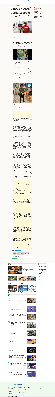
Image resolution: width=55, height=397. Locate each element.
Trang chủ (14, 5)
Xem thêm (22, 379)
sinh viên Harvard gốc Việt (23, 252)
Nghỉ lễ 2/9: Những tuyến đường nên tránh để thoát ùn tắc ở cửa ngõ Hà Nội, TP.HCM (32, 292)
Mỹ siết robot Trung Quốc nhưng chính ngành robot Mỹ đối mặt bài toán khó (17, 323)
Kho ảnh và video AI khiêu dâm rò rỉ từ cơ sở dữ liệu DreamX (42, 273)
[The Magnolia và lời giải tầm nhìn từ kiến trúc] (31, 317)
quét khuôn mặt (14, 253)
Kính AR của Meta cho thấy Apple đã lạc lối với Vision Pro (40, 9)
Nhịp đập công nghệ (18, 5)
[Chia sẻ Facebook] (11, 10)
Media (38, 387)
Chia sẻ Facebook (15, 250)
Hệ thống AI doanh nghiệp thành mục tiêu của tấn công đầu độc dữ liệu (17, 347)
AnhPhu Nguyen (14, 252)
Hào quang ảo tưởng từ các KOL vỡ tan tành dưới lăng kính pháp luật (29, 266)
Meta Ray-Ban (22, 253)
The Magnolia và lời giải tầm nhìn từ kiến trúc (16, 314)
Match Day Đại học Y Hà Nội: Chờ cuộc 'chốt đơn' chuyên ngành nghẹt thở (12, 283)
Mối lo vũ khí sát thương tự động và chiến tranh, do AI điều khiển (42, 279)
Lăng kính (29, 388)
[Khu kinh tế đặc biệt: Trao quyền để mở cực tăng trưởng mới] (32, 278)
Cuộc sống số (29, 386)
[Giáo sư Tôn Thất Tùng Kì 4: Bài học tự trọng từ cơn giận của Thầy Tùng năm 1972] (22, 278)
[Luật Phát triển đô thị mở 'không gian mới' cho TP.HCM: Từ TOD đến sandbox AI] (12, 288)
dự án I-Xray (26, 253)
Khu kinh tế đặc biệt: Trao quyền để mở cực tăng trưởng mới (32, 282)
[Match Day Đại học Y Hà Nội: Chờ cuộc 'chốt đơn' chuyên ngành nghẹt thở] (12, 278)
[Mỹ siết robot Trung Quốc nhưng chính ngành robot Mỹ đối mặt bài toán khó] (31, 325)
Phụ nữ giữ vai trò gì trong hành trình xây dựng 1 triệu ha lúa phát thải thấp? (17, 331)
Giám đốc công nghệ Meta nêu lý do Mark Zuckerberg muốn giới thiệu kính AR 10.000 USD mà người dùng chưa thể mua (40, 13)
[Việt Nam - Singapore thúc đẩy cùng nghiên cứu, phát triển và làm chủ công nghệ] (31, 374)
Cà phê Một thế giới (40, 385)
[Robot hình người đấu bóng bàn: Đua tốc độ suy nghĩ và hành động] (31, 366)
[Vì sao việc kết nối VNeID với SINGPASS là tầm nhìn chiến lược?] (31, 358)
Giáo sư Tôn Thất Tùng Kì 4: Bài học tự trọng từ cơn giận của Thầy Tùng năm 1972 (22, 283)
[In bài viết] (11, 13)
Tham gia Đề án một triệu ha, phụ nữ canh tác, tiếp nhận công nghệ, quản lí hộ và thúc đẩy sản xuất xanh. (17, 333)
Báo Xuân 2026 (39, 388)
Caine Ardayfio (18, 252)
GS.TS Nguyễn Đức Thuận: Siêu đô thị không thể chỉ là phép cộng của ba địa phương (17, 306)
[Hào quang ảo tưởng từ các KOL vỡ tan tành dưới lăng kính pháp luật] (15, 270)
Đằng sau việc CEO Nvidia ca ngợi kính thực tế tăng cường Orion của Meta (40, 17)
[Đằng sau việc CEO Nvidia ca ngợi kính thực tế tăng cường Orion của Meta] (35, 17)
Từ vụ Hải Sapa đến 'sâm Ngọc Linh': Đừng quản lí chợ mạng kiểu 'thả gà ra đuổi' (17, 298)
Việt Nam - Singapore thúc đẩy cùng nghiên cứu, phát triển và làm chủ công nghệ (17, 372)
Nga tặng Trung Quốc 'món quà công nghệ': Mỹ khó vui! (42, 276)
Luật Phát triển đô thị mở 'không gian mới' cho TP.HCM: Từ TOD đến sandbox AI (12, 292)
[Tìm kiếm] (10, 1)
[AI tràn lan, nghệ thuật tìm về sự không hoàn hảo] (31, 341)
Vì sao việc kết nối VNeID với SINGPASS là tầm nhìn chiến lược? (17, 356)
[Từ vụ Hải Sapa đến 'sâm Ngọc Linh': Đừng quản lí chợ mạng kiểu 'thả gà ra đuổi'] (31, 300)
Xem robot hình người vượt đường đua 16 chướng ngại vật (22, 292)
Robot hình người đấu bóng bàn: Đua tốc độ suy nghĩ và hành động (18, 364)
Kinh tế (29, 385)
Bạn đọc (29, 387)
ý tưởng (27, 252)
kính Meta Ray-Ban (18, 253)
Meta (28, 253)
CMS (41, 396)
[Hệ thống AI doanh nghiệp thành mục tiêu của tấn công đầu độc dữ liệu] (31, 350)
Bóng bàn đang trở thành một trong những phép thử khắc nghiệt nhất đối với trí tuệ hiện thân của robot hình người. (17, 366)
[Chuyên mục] (9, 1)
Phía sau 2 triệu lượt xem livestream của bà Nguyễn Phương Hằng (42, 270)
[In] (22, 250)
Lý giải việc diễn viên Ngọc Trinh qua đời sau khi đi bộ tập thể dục (42, 266)
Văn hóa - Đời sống (40, 386)
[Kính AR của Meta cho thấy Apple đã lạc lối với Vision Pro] (35, 9)
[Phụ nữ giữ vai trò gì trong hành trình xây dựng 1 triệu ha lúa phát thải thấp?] (31, 333)
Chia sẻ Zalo (19, 250)
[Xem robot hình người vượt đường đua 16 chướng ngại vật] (22, 288)
